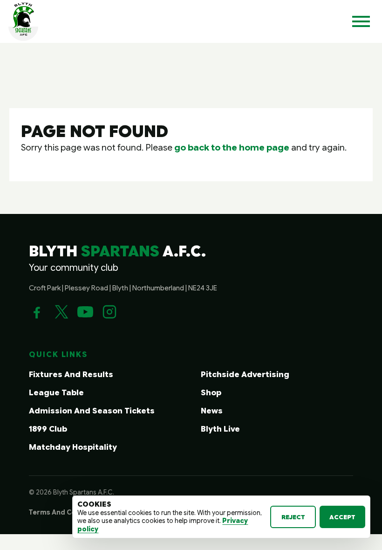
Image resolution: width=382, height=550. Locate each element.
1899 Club (48, 429)
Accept (342, 517)
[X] (61, 312)
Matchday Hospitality (73, 447)
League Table (56, 393)
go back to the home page (231, 147)
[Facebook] (37, 312)
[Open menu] (361, 21)
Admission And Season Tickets (92, 411)
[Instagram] (109, 312)
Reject (293, 517)
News (212, 411)
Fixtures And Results (71, 374)
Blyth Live (220, 429)
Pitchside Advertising (245, 374)
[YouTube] (85, 312)
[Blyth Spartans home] (23, 21)
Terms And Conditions (66, 512)
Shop (211, 393)
